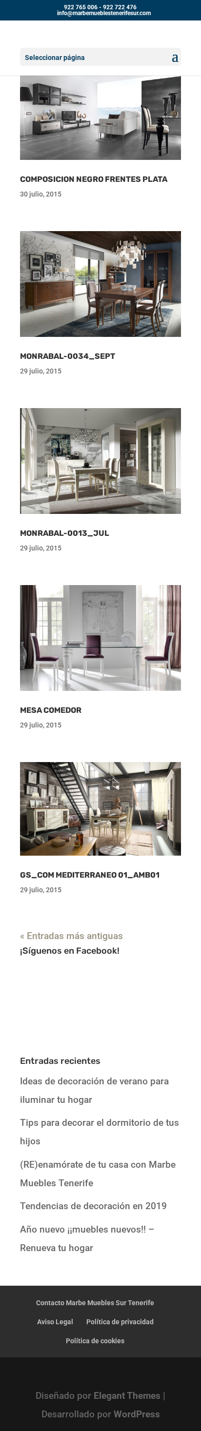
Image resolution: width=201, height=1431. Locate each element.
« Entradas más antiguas (71, 935)
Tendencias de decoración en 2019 (93, 1206)
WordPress (137, 1414)
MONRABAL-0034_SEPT (67, 356)
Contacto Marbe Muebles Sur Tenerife (95, 1303)
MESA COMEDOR (50, 710)
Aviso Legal (55, 1322)
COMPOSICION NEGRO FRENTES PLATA (93, 179)
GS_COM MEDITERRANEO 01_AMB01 (90, 875)
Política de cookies (95, 1341)
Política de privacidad (120, 1322)
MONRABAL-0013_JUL (64, 533)
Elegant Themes (127, 1395)
